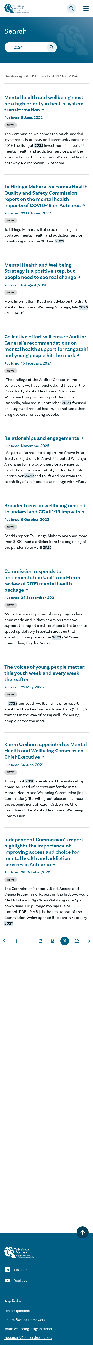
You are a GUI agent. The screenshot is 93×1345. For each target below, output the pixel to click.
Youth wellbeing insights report (28, 1329)
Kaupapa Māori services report (28, 1338)
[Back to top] (83, 1232)
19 (64, 941)
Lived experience (17, 1311)
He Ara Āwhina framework (24, 1320)
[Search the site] (51, 47)
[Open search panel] (71, 8)
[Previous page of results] (4, 941)
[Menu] (86, 8)
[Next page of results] (88, 941)
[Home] (19, 1252)
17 (40, 941)
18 (52, 941)
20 (77, 941)
